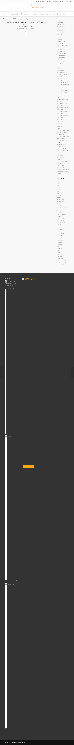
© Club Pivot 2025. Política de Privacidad (15, 742)
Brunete (59, 195)
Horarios (59, 197)
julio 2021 (59, 250)
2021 (58, 183)
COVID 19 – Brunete (62, 82)
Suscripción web (39, 1)
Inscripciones (60, 199)
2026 (58, 193)
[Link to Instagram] (4, 1)
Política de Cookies (62, 149)
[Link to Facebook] (2, 1)
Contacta (48, 1)
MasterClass (60, 202)
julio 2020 (59, 267)
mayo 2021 (60, 254)
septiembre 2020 (61, 263)
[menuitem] (39, 1)
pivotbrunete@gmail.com (12, 581)
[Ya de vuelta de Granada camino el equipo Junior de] (25, 432)
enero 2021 (60, 259)
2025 (58, 191)
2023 (58, 187)
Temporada (60, 167)
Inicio (58, 128)
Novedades (60, 212)
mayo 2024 (60, 242)
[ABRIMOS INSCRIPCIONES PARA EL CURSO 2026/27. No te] (32, 297)
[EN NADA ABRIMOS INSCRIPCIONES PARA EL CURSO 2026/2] (32, 357)
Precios (59, 216)
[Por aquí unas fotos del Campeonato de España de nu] (25, 292)
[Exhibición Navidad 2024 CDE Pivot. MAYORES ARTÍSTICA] (1, 372)
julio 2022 (59, 246)
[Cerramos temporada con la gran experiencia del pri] (25, 342)
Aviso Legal (69, 1)
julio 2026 (59, 232)
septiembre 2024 (61, 238)
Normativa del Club (58, 1)
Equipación (60, 89)
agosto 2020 (60, 265)
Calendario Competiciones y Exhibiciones (61, 41)
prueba (59, 153)
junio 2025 (60, 236)
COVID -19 (59, 80)
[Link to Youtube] (7, 1)
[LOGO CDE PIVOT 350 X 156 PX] (37, 7)
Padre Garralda (61, 214)
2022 (58, 185)
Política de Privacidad (63, 151)
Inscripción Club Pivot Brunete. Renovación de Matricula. (63, 132)
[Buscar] (71, 18)
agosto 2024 (60, 240)
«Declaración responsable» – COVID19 (61, 27)
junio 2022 (60, 248)
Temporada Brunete (63, 169)
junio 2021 (60, 252)
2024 (58, 189)
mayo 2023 (60, 244)
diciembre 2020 (61, 261)
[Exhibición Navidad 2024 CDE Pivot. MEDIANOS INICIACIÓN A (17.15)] (72, 372)
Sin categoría (60, 218)
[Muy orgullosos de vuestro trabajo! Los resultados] (32, 424)
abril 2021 (59, 256)
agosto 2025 (60, 234)
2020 (58, 181)
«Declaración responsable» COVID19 (61, 33)
